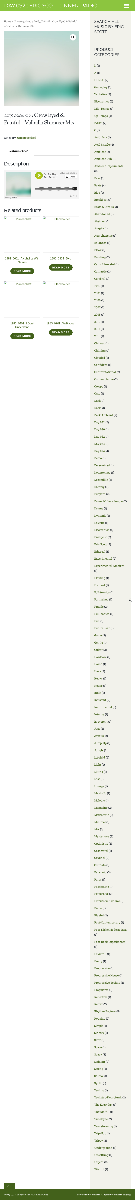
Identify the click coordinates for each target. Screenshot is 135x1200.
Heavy (98, 678)
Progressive (102, 968)
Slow (97, 1040)
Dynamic (100, 515)
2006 (97, 300)
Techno (99, 1090)
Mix (96, 829)
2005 (97, 293)
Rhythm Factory (105, 1011)
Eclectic (99, 523)
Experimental (103, 558)
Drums (98, 508)
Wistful (99, 1169)
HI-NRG (99, 80)
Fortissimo (101, 599)
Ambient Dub (103, 159)
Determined (102, 465)
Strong (98, 1068)
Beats (97, 185)
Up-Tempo (101, 116)
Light (97, 764)
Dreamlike (101, 479)
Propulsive (101, 990)
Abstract (100, 221)
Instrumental (103, 707)
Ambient (100, 151)
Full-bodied (102, 614)
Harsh (98, 664)
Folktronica (102, 592)
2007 (97, 307)
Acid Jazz (100, 137)
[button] (73, 37)
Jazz (97, 728)
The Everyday (103, 1104)
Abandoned (102, 214)
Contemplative (104, 379)
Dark (97, 400)
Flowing (99, 578)
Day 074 (99, 451)
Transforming (103, 1126)
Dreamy (99, 487)
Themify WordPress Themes (116, 1194)
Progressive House (106, 975)
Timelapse (101, 1119)
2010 (97, 322)
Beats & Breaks (104, 207)
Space (98, 1047)
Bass (97, 178)
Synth (98, 1083)
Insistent (100, 700)
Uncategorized (22, 21)
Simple (98, 1025)
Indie (97, 692)
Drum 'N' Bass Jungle (108, 501)
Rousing (99, 1018)
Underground (103, 1147)
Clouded (99, 357)
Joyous (99, 736)
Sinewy (99, 1033)
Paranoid (100, 872)
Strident (99, 1061)
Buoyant (99, 494)
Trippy (98, 1140)
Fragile (99, 606)
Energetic (100, 537)
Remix (98, 1004)
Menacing (101, 807)
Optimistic (101, 843)
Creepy (98, 386)
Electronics (101, 101)
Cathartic (100, 271)
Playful (99, 915)
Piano (98, 908)
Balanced (100, 243)
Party (97, 879)
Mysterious (101, 836)
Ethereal (99, 551)
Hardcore (100, 657)
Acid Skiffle (102, 144)
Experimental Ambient (109, 566)
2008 (97, 314)
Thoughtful (101, 1112)
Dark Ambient (103, 415)
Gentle (98, 642)
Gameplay (100, 87)
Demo (98, 458)
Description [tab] (19, 150)
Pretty (98, 961)
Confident (100, 364)
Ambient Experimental (109, 166)
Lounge (99, 786)
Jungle (98, 750)
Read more (22, 271)
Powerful (100, 954)
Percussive (101, 893)
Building (100, 257)
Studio (98, 1076)
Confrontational (105, 372)
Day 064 (99, 444)
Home (7, 21)
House (98, 685)
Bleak (98, 250)
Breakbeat (101, 199)
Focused (99, 585)
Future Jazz (102, 628)
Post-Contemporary (107, 922)
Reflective (100, 997)
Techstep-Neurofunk (108, 1097)
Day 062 (99, 436)
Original (99, 858)
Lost (97, 779)
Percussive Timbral (107, 901)
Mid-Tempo (102, 108)
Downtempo (102, 472)
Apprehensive (103, 235)
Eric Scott (100, 544)
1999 (97, 286)
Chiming (100, 350)
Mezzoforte (101, 815)
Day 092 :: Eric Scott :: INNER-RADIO (24, 1194)
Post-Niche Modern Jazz (110, 929)
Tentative (100, 94)
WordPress (94, 1194)
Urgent (99, 1162)
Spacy (98, 1054)
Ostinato (100, 865)
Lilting (98, 771)
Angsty (99, 228)
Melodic (99, 800)
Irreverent (101, 721)
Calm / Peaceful (104, 264)
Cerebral (99, 278)
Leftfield (99, 757)
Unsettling (101, 1155)
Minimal (100, 822)
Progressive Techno (107, 982)
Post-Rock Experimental (110, 942)
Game (98, 635)
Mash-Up (100, 793)
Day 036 (99, 429)
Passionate (101, 886)
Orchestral (101, 851)
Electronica (101, 530)
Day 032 (99, 422)
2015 (97, 329)
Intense (99, 714)
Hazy (97, 671)
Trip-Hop (100, 1133)
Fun (97, 621)
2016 (97, 336)
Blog (97, 192)
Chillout (99, 343)
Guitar (98, 649)
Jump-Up (100, 743)
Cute (97, 393)
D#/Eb (98, 123)
